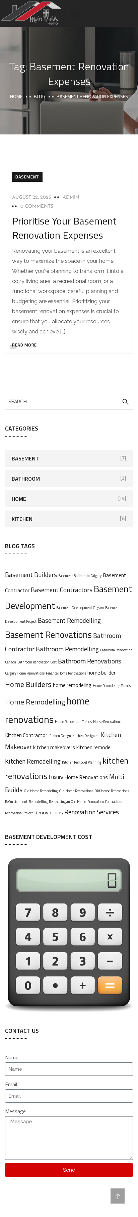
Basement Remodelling (69, 620)
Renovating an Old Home (67, 801)
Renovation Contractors (104, 801)
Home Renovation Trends (73, 721)
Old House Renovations (111, 791)
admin (71, 197)
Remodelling (38, 801)
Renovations (48, 812)
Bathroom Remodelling (67, 649)
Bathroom (26, 479)
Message (15, 1111)
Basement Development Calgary (80, 607)
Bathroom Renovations (89, 661)
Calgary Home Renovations (25, 673)
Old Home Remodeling (41, 791)
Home (16, 96)
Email (11, 1084)
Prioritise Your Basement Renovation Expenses (64, 228)
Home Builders (28, 684)
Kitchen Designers (85, 735)
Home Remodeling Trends (112, 685)
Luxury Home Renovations (78, 777)
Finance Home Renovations (66, 673)
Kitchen (22, 519)
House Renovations (107, 721)
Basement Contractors (61, 590)
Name (11, 1057)
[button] (75, 14)
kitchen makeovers (54, 747)
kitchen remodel (94, 747)
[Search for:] (69, 401)
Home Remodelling (35, 701)
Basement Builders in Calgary (79, 575)
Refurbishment (16, 801)
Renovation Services (91, 812)
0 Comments (36, 206)
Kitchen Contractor (26, 735)
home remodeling (72, 685)
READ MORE (24, 344)
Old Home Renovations (76, 791)
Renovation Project (19, 813)
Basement (27, 176)
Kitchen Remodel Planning (81, 762)
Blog (39, 96)
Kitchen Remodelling (33, 761)
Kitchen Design (60, 735)
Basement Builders (31, 574)
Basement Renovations (48, 634)
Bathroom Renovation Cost (37, 662)
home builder (101, 672)
